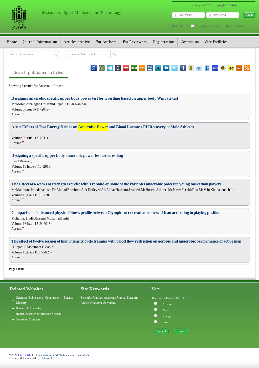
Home (12, 42)
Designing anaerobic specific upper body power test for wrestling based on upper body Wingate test (94, 98)
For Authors (106, 42)
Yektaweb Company (28, 319)
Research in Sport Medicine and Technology (63, 354)
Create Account (211, 26)
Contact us (190, 42)
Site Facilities (216, 42)
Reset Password (235, 26)
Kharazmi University (28, 308)
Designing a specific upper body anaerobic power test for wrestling (67, 155)
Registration (163, 42)
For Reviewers (135, 42)
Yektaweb (47, 357)
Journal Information (40, 42)
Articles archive (76, 42)
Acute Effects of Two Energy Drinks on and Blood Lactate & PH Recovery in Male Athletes (102, 127)
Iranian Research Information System (38, 314)
